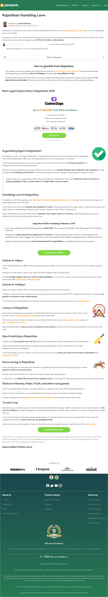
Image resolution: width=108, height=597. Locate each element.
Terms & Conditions (10, 513)
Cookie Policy (7, 504)
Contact (5, 500)
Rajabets (48, 509)
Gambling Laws (94, 504)
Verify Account (93, 523)
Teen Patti (35, 279)
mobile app (84, 301)
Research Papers (94, 513)
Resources (93, 495)
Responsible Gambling (97, 518)
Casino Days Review (54, 140)
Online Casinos (62, 5)
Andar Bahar (21, 279)
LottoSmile (9, 322)
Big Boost (48, 504)
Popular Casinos (52, 495)
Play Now (54, 135)
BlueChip (6, 355)
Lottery (85, 5)
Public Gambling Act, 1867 (72, 30)
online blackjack (45, 397)
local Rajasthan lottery (26, 316)
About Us (95, 5)
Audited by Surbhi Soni (15, 44)
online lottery (74, 320)
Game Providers (94, 509)
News (4, 509)
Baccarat (30, 397)
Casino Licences (94, 500)
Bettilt (15, 355)
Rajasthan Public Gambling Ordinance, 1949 (54, 200)
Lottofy (22, 322)
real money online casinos (67, 71)
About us (6, 495)
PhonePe (91, 424)
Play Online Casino (54, 253)
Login (105, 5)
